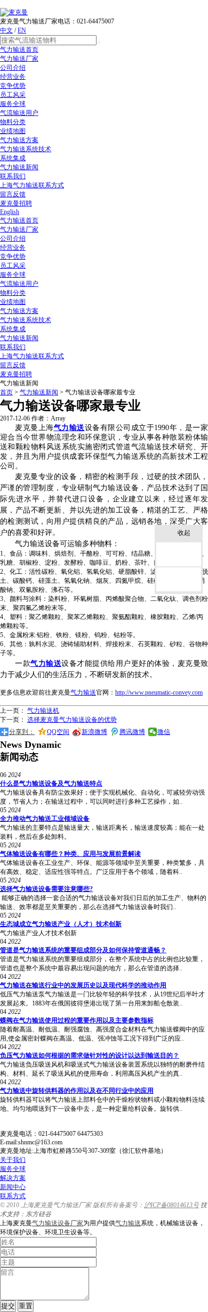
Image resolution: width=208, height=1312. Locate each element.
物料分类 (13, 122)
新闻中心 (13, 1187)
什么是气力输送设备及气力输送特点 (51, 783)
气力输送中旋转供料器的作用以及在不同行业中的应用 (77, 1090)
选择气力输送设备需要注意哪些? (46, 889)
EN (22, 30)
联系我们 (13, 176)
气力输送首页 (19, 49)
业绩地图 (13, 131)
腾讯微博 (132, 732)
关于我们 (13, 1160)
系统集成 (13, 158)
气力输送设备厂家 (57, 1223)
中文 (6, 30)
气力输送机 (43, 710)
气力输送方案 (19, 140)
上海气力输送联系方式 (32, 185)
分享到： (22, 732)
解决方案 (13, 1178)
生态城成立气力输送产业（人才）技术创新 (61, 924)
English (9, 212)
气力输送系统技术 (25, 149)
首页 (6, 392)
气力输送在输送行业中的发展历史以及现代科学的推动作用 (83, 985)
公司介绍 (13, 67)
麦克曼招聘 (16, 203)
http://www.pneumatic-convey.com (159, 692)
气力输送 (128, 1223)
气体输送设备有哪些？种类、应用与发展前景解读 (70, 853)
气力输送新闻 (19, 167)
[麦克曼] (14, 12)
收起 (184, 533)
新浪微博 (94, 732)
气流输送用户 (19, 113)
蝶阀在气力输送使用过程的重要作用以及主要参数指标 (77, 1020)
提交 (8, 1306)
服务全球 (13, 104)
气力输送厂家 (19, 58)
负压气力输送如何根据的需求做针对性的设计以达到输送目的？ (89, 1055)
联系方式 (13, 1196)
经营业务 (13, 76)
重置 (26, 1306)
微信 (163, 732)
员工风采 (13, 94)
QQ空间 (58, 732)
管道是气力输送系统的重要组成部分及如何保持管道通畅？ (83, 950)
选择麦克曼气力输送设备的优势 (72, 719)
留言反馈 (13, 194)
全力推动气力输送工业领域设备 (45, 818)
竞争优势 (13, 85)
